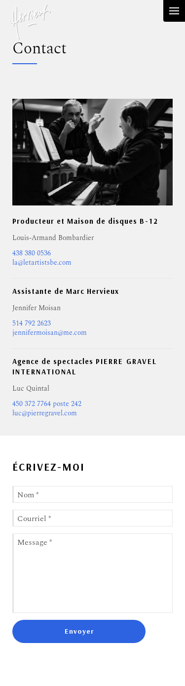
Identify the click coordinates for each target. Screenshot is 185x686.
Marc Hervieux (29, 29)
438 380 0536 (31, 252)
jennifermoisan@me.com (49, 332)
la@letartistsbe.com (42, 262)
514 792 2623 (31, 323)
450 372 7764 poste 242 (46, 403)
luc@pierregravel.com (44, 412)
